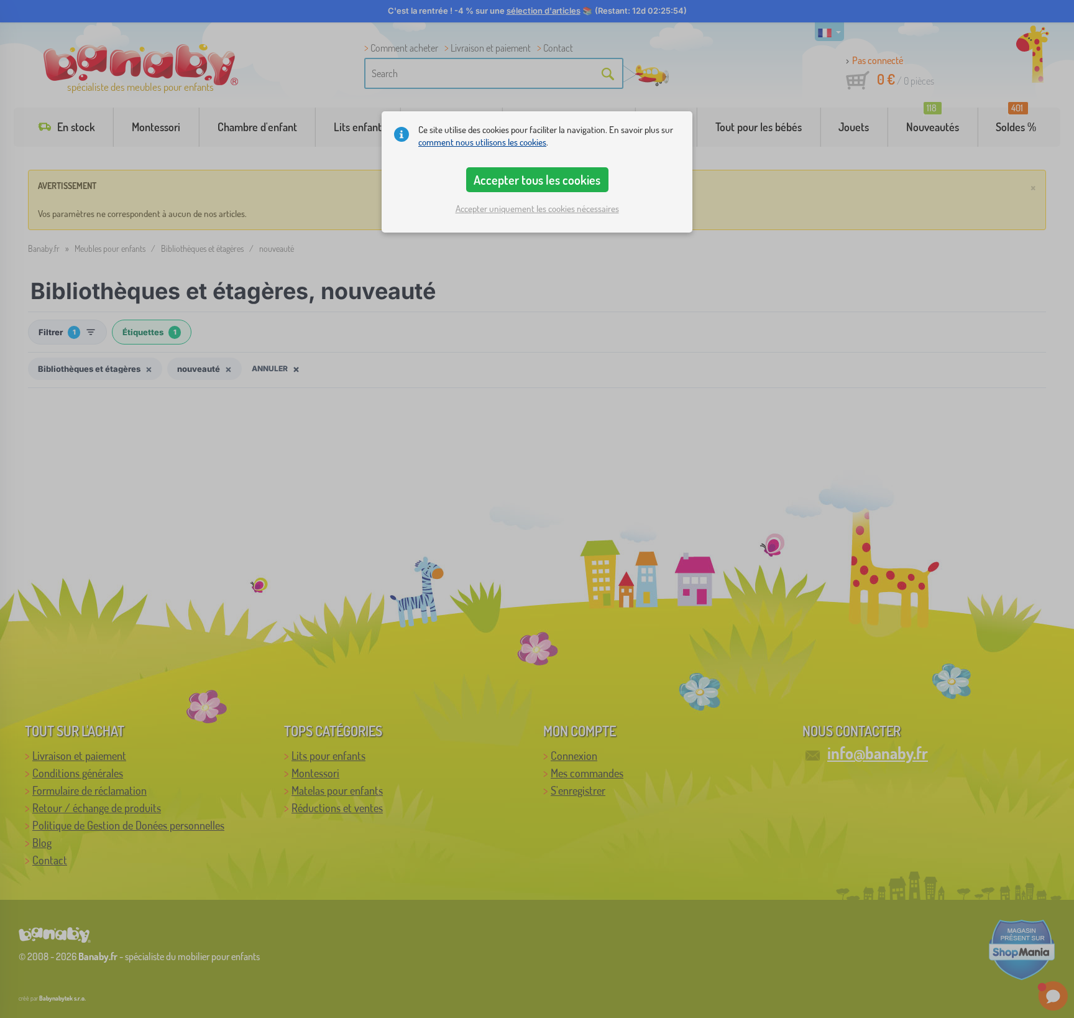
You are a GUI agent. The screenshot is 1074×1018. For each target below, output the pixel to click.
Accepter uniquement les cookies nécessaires (537, 209)
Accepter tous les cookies (537, 180)
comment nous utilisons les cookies (482, 142)
